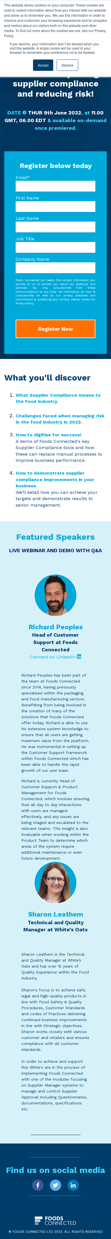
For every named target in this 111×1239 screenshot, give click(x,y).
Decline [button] (67, 65)
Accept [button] (43, 65)
